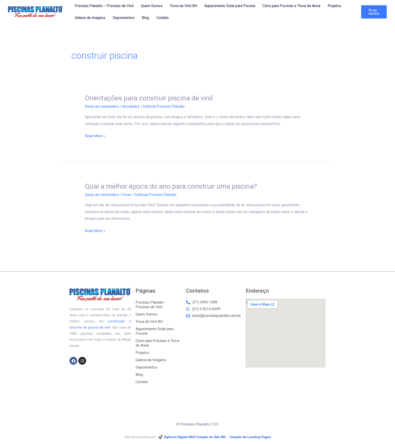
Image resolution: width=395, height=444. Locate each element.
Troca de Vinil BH (183, 6)
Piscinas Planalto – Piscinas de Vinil (104, 6)
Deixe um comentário (102, 106)
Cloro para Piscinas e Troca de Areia (291, 6)
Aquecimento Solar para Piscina (229, 6)
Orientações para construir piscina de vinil (149, 98)
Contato (162, 18)
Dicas (126, 195)
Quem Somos (152, 6)
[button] (374, 12)
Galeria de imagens (90, 18)
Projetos (334, 6)
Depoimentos (123, 18)
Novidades (130, 106)
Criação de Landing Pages (250, 437)
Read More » (95, 135)
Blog (145, 18)
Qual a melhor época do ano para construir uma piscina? (171, 186)
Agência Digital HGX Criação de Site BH (194, 437)
